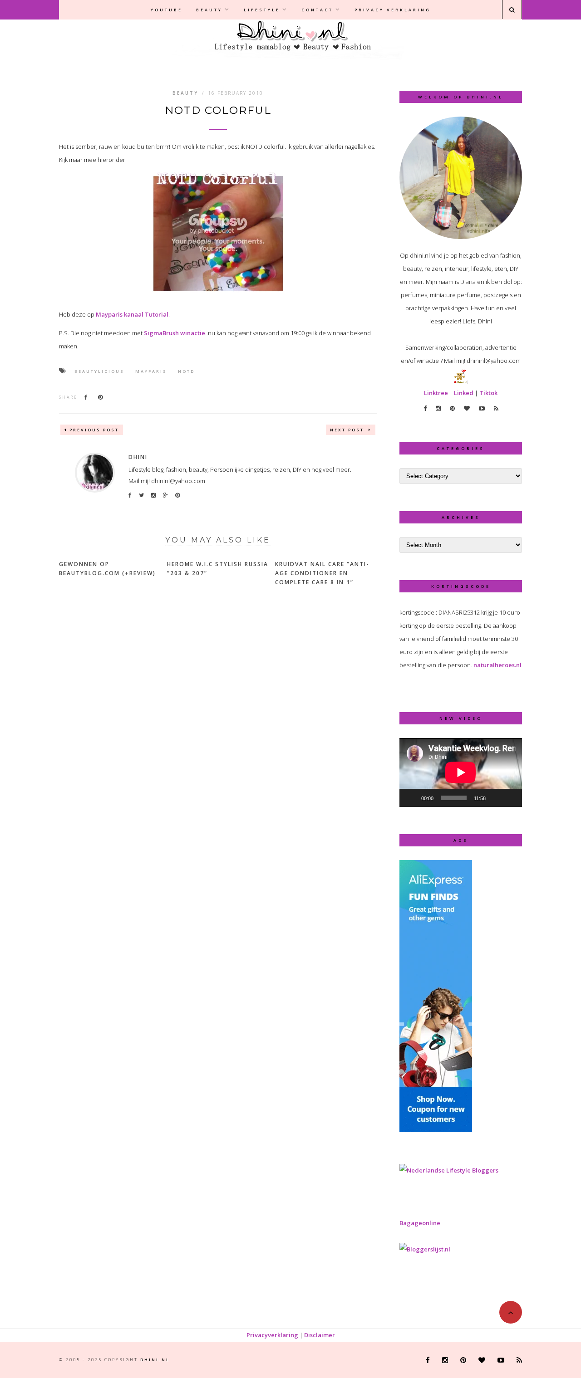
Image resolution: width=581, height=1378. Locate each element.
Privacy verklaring (393, 10)
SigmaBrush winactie (174, 333)
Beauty (209, 10)
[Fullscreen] (510, 797)
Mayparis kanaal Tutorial (132, 314)
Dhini (138, 457)
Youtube (166, 10)
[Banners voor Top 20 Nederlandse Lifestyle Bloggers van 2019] (448, 1170)
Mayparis (151, 371)
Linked (463, 393)
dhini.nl (155, 1360)
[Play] (411, 797)
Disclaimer (319, 1335)
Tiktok (488, 393)
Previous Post (94, 430)
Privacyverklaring (272, 1335)
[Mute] (495, 797)
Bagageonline (419, 1223)
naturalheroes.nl (497, 665)
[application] (460, 772)
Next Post (348, 430)
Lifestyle (262, 10)
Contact (317, 10)
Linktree (436, 393)
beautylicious (99, 371)
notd (186, 371)
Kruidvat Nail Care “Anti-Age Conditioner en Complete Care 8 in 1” (322, 573)
